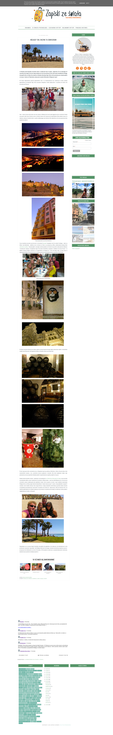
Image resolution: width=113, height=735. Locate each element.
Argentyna (40, 670)
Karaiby (27, 689)
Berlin (27, 675)
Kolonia (37, 689)
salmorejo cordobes (24, 246)
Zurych (34, 721)
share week (35, 709)
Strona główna (44, 655)
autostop (31, 672)
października (48, 686)
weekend (33, 714)
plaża (28, 702)
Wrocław (20, 718)
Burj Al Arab (38, 677)
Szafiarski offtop (55, 28)
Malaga (42, 578)
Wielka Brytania (33, 716)
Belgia (20, 675)
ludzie (38, 578)
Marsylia (20, 697)
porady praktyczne (32, 704)
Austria (27, 672)
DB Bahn (39, 680)
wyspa (35, 718)
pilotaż (38, 701)
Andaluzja (25, 578)
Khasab (33, 689)
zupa (32, 721)
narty (24, 699)
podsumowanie (22, 704)
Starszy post (63, 655)
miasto (45, 578)
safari (23, 709)
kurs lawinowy (22, 692)
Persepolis (34, 701)
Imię (74, 146)
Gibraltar (40, 684)
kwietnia (47, 697)
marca (47, 698)
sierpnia (47, 690)
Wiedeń (27, 716)
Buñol (34, 677)
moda (31, 697)
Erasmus (28, 28)
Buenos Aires (29, 677)
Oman (20, 701)
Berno (30, 675)
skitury (20, 711)
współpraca (25, 718)
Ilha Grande (37, 687)
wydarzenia (31, 718)
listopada (48, 684)
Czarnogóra (31, 680)
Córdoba (20, 680)
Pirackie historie (81, 28)
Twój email (75, 141)
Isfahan (20, 689)
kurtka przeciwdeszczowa (30, 692)
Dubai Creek (35, 682)
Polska (27, 704)
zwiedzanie (39, 721)
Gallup (36, 684)
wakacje (25, 714)
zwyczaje (20, 723)
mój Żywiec (39, 697)
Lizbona (24, 694)
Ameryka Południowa (23, 670)
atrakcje (23, 672)
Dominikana (30, 682)
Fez (23, 684)
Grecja (33, 685)
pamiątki (27, 701)
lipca (47, 691)
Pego (31, 701)
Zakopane (28, 719)
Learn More (82, 3)
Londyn (28, 694)
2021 (47, 668)
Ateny (20, 672)
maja (47, 695)
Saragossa (27, 709)
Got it (87, 3)
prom (27, 706)
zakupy (32, 719)
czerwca (47, 693)
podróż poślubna (33, 702)
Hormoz (29, 687)
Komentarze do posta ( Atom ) (34, 659)
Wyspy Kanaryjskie (22, 719)
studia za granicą (29, 711)
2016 (47, 677)
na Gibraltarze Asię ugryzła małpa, (53, 478)
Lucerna (36, 694)
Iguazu (33, 687)
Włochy (38, 716)
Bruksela (24, 677)
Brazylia (20, 677)
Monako (34, 697)
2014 (47, 681)
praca (24, 706)
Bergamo (23, 675)
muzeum (20, 699)
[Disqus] (43, 600)
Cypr (28, 680)
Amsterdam (30, 670)
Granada (29, 685)
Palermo (23, 701)
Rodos (20, 709)
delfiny (20, 682)
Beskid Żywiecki (35, 675)
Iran (41, 687)
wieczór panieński (22, 716)
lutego (47, 700)
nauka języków (28, 699)
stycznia (47, 702)
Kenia (30, 689)
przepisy (35, 706)
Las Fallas (20, 694)
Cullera (24, 680)
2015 (47, 679)
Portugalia (39, 704)
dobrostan (25, 682)
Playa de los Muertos (22, 702)
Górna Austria (21, 685)
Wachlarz (21, 714)
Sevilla (31, 709)
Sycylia (38, 711)
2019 (47, 672)
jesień (24, 689)
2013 (47, 704)
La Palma (37, 692)
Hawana (36, 685)
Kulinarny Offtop (68, 28)
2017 (47, 675)
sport (24, 711)
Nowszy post (24, 655)
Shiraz (39, 709)
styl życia (34, 711)
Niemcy (33, 699)
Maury (24, 697)
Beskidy (40, 675)
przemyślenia (31, 706)
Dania (36, 680)
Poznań (20, 706)
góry (26, 685)
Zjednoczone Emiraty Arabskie (24, 721)
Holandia (25, 687)
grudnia (47, 682)
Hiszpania (35, 578)
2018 (47, 674)
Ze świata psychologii (39, 28)
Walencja (29, 714)
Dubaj (39, 682)
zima (35, 719)
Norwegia (37, 699)
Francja (26, 684)
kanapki (44, 243)
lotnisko (32, 694)
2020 (47, 670)
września (47, 688)
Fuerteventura (31, 684)
